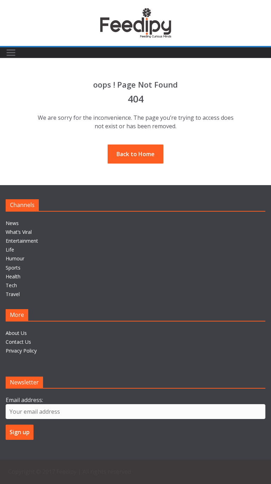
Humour (15, 258)
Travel (13, 294)
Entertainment (22, 240)
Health (13, 276)
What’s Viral (19, 232)
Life (10, 249)
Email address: (24, 400)
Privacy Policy (21, 350)
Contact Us (18, 341)
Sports (13, 267)
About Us (16, 333)
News (12, 223)
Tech (11, 285)
